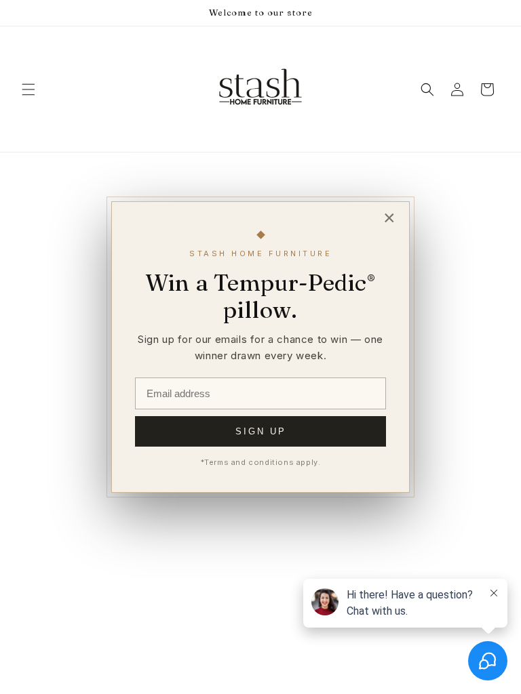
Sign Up (260, 431)
